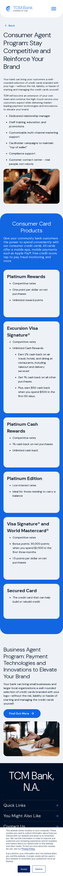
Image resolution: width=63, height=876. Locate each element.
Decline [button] (39, 868)
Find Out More (19, 713)
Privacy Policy (28, 848)
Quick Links (15, 805)
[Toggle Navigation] (54, 9)
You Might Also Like (22, 815)
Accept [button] (24, 868)
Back (12, 25)
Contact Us (14, 826)
